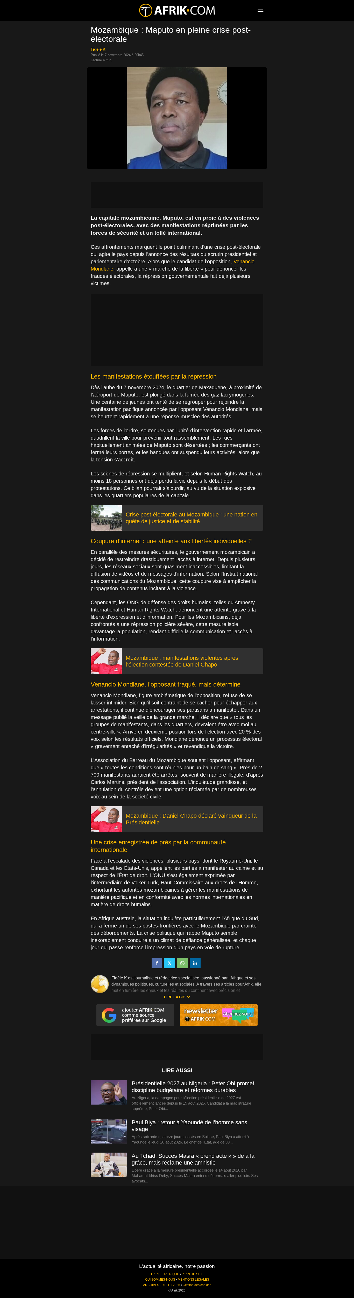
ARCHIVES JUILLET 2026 (161, 1285)
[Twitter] (169, 963)
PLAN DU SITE (192, 1274)
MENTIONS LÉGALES (193, 1279)
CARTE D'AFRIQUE (165, 1274)
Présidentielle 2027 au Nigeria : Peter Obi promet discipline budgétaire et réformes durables (193, 1086)
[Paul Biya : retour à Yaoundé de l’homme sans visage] (109, 1131)
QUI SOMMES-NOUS (160, 1279)
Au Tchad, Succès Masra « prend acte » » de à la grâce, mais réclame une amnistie (193, 1159)
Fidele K (98, 49)
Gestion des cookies (197, 1285)
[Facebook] (157, 963)
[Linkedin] (195, 963)
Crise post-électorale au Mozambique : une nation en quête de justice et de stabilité (191, 517)
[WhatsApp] (182, 963)
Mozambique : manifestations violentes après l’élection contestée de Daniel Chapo (182, 661)
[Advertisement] (177, 195)
